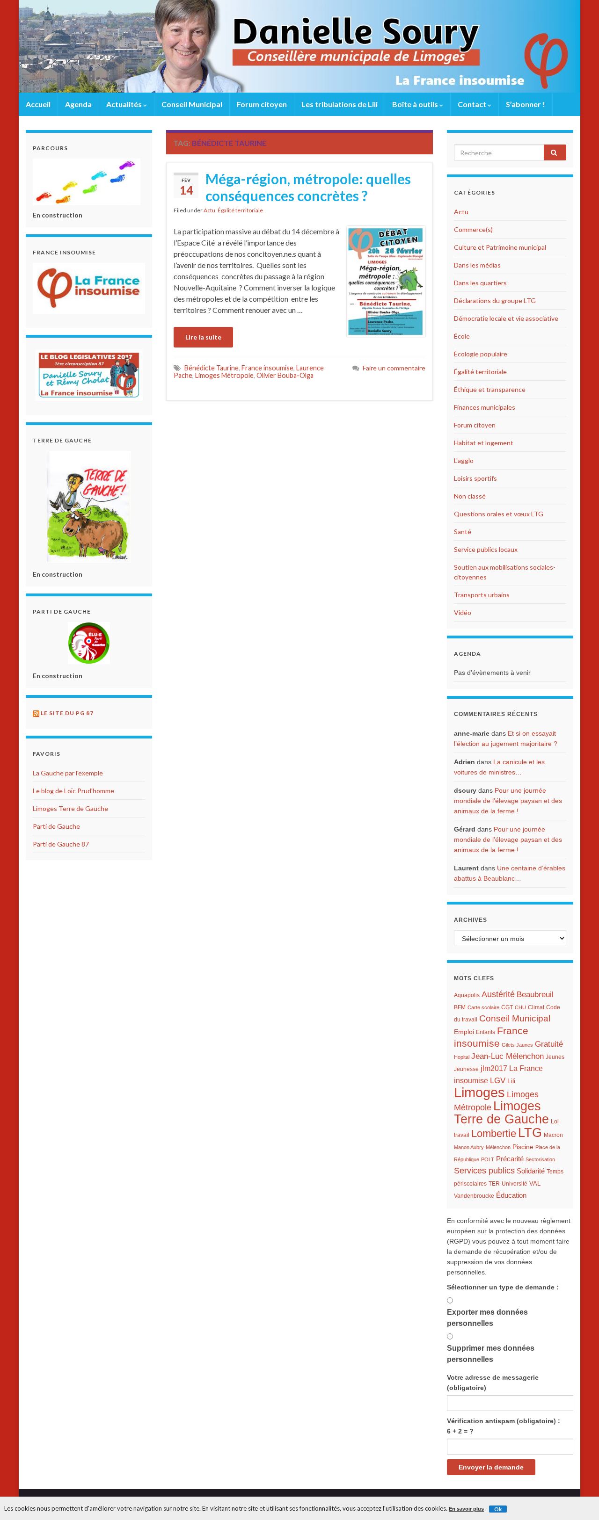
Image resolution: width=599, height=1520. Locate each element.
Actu (209, 210)
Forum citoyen (262, 104)
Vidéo (462, 612)
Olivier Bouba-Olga (285, 375)
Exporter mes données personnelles (487, 1317)
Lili (511, 1081)
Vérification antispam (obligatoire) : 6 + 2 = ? (503, 1426)
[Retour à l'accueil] (299, 46)
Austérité (498, 994)
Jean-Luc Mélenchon (507, 1056)
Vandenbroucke (474, 1196)
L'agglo (464, 460)
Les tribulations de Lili (339, 104)
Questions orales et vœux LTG (498, 514)
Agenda (78, 104)
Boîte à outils (415, 104)
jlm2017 (494, 1068)
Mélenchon (498, 1147)
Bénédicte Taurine (211, 368)
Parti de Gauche (56, 826)
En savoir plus (466, 1509)
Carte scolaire (483, 1007)
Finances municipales (484, 407)
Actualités (124, 104)
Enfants (485, 1032)
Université (514, 1184)
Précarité (510, 1159)
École (462, 336)
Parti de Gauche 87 (61, 844)
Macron (553, 1135)
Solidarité (531, 1171)
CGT (507, 1007)
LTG (530, 1133)
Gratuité (549, 1044)
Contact (473, 104)
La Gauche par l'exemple (68, 773)
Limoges (479, 1092)
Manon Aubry (469, 1147)
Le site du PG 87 (67, 713)
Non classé (470, 496)
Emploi (464, 1031)
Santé (462, 532)
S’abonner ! (525, 104)
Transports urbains (482, 595)
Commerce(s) (473, 229)
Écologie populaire (480, 354)
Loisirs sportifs (475, 478)
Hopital (461, 1057)
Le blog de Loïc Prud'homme (73, 791)
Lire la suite (203, 337)
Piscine (522, 1147)
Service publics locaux (486, 549)
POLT (487, 1159)
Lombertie (493, 1133)
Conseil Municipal (191, 104)
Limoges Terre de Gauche (70, 808)
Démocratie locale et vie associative (506, 318)
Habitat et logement (483, 443)
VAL (535, 1183)
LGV (497, 1080)
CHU (520, 1007)
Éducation (511, 1195)
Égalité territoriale (240, 210)
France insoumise (267, 368)
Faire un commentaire (394, 368)
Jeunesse (466, 1069)
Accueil (38, 104)
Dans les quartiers (480, 283)
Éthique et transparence (490, 389)
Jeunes (555, 1057)
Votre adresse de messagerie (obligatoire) (493, 1382)
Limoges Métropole (224, 375)
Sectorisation (540, 1159)
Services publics (484, 1170)
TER (494, 1183)
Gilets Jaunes (517, 1045)
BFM (460, 1007)
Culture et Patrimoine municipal (500, 247)
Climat (536, 1007)
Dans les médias (477, 265)
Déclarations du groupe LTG (495, 300)
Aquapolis (467, 995)
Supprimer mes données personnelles (490, 1353)
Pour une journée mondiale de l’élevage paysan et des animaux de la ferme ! (508, 801)
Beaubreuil (535, 994)
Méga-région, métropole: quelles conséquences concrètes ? (308, 187)
